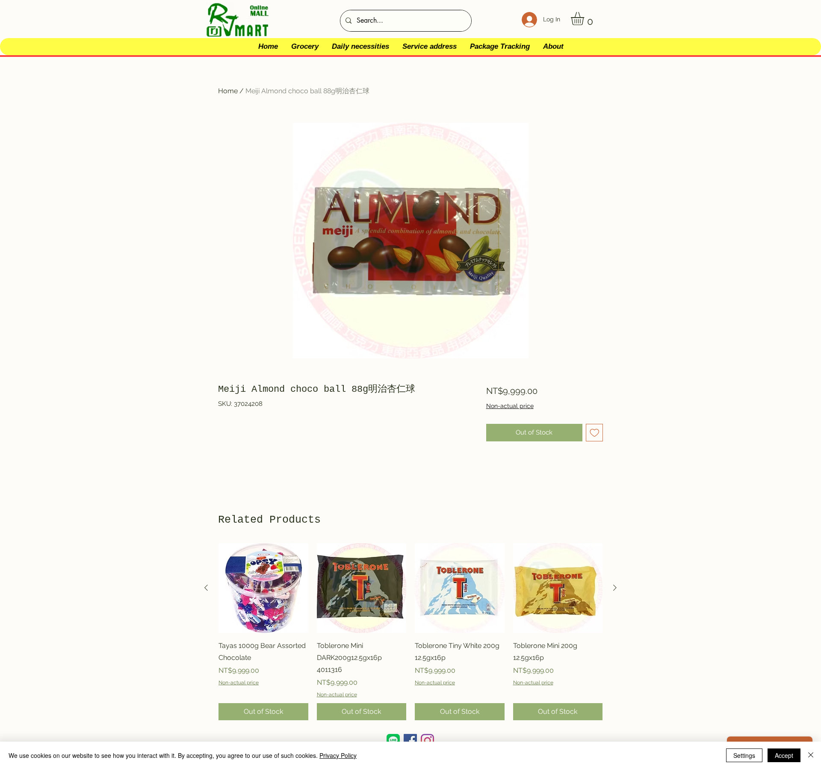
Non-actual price (510, 405)
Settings (744, 755)
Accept (784, 755)
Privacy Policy (338, 755)
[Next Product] (615, 588)
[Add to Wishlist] (594, 432)
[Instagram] (427, 740)
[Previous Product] (206, 588)
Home (228, 91)
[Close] (811, 755)
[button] (585, 18)
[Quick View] (263, 588)
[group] (410, 632)
